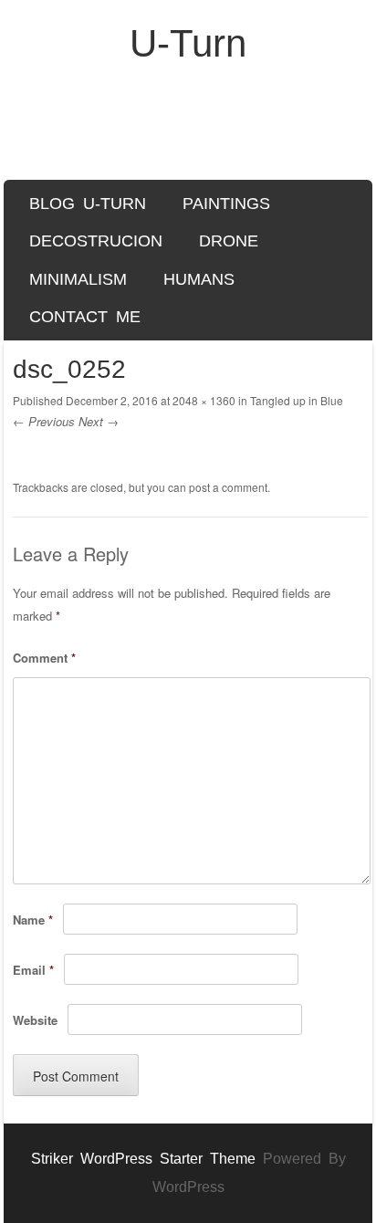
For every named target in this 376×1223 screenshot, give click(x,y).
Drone (228, 241)
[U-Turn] (188, 131)
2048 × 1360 (203, 400)
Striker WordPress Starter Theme (143, 1158)
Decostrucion (95, 241)
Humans (199, 279)
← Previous (44, 421)
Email (33, 969)
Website (35, 1020)
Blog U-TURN (87, 203)
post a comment (228, 487)
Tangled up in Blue (296, 400)
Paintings (226, 203)
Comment (44, 657)
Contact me (85, 317)
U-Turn (188, 43)
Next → (98, 421)
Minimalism (78, 279)
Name (33, 919)
